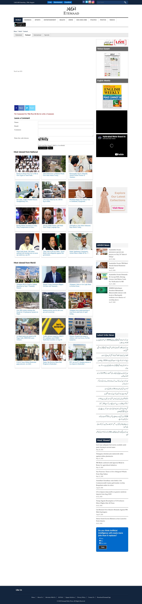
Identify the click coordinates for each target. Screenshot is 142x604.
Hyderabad (18, 35)
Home (15, 31)
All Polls (60, 597)
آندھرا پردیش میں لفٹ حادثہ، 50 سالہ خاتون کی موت (116, 388)
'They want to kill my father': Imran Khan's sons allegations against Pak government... (53, 253)
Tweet (32, 108)
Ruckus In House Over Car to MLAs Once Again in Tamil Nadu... (27, 174)
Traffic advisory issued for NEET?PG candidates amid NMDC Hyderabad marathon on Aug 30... (53, 338)
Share (21, 108)
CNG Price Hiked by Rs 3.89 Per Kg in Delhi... (53, 200)
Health (62, 20)
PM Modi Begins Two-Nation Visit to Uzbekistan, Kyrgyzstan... (80, 200)
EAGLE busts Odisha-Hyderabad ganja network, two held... (26, 363)
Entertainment (50, 20)
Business (27, 20)
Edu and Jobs (82, 20)
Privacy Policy (81, 597)
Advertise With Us (50, 597)
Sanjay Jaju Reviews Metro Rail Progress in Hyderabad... (52, 363)
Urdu (49, 2)
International (37, 35)
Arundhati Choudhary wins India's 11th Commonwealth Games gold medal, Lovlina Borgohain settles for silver (110, 483)
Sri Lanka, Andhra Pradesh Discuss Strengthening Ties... (27, 200)
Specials (46, 35)
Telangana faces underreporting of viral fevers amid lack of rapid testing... (80, 312)
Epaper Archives (70, 597)
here (57, 145)
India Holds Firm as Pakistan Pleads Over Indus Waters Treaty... (53, 174)
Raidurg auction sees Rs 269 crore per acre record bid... (53, 311)
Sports (37, 20)
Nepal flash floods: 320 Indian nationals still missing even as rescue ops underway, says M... (27, 253)
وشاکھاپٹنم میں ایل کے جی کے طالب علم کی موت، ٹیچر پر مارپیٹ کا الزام (113, 398)
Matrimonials (58, 2)
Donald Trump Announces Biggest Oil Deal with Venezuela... (53, 285)
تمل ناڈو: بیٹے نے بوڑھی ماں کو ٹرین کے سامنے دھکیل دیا (116, 393)
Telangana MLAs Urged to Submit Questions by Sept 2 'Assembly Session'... (27, 286)
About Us (40, 597)
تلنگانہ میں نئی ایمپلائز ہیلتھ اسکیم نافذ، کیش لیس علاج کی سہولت (114, 355)
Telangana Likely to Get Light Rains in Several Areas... (80, 285)
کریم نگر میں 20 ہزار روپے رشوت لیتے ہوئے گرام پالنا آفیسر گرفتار (113, 403)
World (18, 20)
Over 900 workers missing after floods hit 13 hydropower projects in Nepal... (27, 312)
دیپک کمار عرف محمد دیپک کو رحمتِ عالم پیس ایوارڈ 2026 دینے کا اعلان (113, 360)
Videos (112, 20)
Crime (71, 20)
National (25, 31)
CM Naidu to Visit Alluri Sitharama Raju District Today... (80, 226)
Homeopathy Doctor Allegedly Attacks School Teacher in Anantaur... (79, 175)
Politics (93, 20)
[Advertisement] (30, 11)
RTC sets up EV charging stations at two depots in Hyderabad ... (80, 363)
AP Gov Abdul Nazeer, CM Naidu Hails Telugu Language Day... (53, 226)
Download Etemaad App (104, 597)
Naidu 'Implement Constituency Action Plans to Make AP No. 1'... (80, 252)
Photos (103, 20)
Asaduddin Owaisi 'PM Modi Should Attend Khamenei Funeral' (118, 265)
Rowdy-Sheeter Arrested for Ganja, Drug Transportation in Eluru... (27, 226)
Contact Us (91, 597)
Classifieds (68, 2)
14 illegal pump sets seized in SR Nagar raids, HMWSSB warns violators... (26, 338)
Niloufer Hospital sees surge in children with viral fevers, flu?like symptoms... (80, 338)
